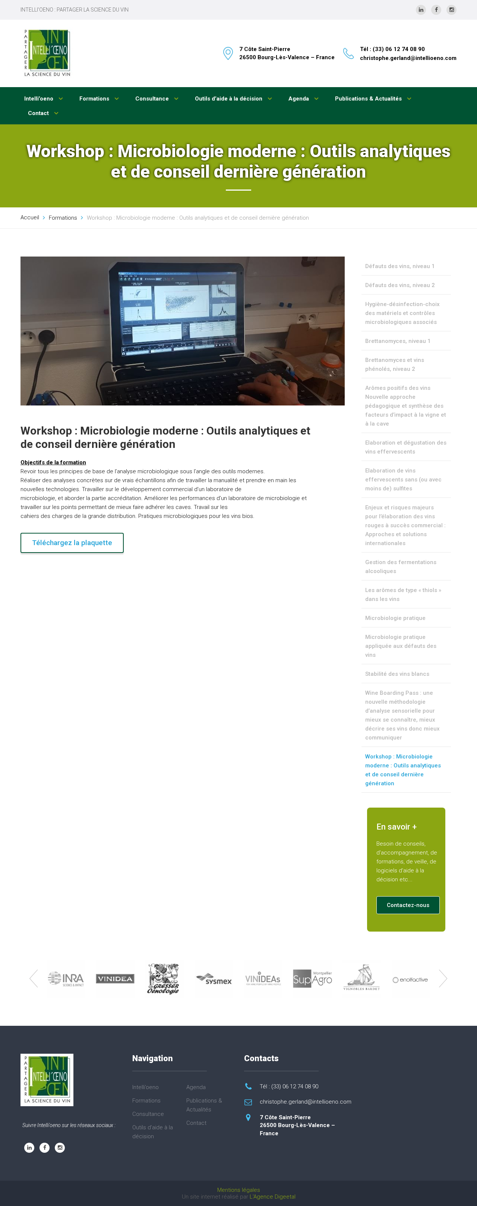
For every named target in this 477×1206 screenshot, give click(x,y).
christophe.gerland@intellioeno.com (408, 58)
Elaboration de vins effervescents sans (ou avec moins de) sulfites (403, 479)
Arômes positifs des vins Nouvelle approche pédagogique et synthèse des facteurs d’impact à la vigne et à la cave (405, 406)
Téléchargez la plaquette (72, 542)
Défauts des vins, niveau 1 (400, 266)
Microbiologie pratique (395, 618)
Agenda (299, 98)
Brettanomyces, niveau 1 (398, 341)
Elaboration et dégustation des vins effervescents (405, 447)
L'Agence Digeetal (273, 1196)
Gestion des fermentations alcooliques (400, 567)
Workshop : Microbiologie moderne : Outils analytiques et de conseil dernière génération (403, 770)
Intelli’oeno (39, 98)
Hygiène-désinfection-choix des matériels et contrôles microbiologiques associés (402, 313)
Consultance (152, 98)
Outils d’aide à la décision (229, 98)
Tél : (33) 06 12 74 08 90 (392, 49)
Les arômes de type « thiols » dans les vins (403, 594)
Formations (95, 98)
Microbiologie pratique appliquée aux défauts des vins (400, 646)
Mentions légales (238, 1190)
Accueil (29, 217)
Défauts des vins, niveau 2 (400, 285)
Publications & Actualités (369, 98)
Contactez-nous (408, 905)
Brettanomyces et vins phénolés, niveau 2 (394, 364)
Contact (39, 113)
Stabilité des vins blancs (397, 674)
